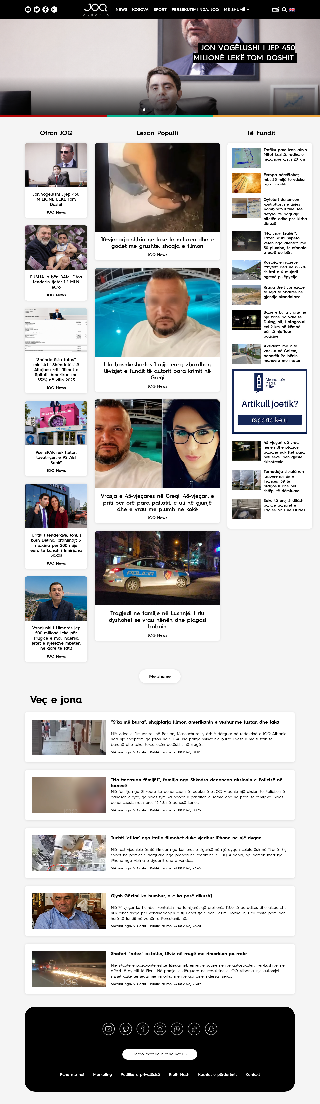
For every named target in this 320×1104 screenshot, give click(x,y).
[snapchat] (211, 1029)
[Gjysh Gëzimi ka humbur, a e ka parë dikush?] (69, 911)
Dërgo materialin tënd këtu (157, 1054)
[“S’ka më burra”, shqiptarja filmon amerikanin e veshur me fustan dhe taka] (69, 737)
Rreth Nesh (179, 1075)
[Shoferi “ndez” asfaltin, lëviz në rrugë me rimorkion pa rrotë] (69, 969)
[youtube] (108, 1029)
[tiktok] (194, 1029)
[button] (139, 109)
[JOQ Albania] (95, 11)
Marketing (102, 1075)
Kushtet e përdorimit (217, 1075)
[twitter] (125, 1029)
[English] (292, 9)
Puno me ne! (72, 1075)
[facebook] (143, 1029)
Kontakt (253, 1075)
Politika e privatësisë (140, 1075)
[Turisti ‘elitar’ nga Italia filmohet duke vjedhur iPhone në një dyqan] (69, 853)
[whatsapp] (177, 1029)
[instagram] (160, 1029)
